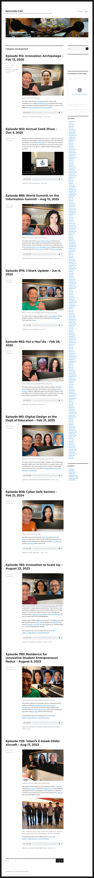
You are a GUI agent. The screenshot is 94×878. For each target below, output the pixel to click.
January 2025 (72, 151)
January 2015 (72, 336)
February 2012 (72, 390)
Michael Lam (42, 709)
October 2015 (72, 322)
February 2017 (72, 297)
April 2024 (71, 165)
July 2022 (71, 197)
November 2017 (72, 284)
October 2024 (72, 155)
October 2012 (72, 378)
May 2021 (71, 219)
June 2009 (71, 440)
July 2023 (71, 178)
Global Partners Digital (55, 249)
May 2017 (71, 293)
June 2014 (71, 347)
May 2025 (71, 145)
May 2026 (71, 126)
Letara (34, 320)
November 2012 (72, 376)
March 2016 (71, 314)
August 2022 (72, 195)
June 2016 (71, 310)
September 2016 (72, 305)
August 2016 (72, 307)
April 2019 (71, 257)
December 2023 (72, 171)
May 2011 (71, 404)
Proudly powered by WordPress (21, 871)
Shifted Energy (43, 103)
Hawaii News (72, 473)
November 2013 (72, 358)
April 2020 (71, 239)
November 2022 (72, 191)
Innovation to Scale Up (32, 624)
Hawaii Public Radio (73, 476)
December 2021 (72, 208)
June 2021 (71, 217)
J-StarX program (52, 316)
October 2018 (72, 267)
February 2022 (72, 205)
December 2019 (72, 245)
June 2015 (71, 328)
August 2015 (72, 325)
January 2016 (72, 318)
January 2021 (72, 225)
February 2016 (72, 316)
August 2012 (72, 381)
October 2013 (72, 359)
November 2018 (72, 265)
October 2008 (72, 452)
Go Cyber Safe (57, 541)
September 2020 (73, 231)
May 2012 (71, 386)
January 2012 (72, 392)
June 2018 (71, 273)
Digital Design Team (51, 468)
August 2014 (72, 344)
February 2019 (72, 260)
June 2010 (71, 421)
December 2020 (72, 226)
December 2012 (72, 375)
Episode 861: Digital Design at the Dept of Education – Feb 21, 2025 (31, 418)
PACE (36, 709)
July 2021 (71, 216)
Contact (80, 11)
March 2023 (71, 185)
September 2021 (72, 212)
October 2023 (72, 174)
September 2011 (72, 398)
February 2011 (72, 409)
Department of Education (29, 470)
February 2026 (72, 131)
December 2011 (72, 393)
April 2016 (71, 313)
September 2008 (73, 453)
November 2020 (72, 228)
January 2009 (72, 447)
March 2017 (71, 296)
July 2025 (71, 141)
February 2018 (72, 279)
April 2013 (71, 369)
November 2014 (72, 339)
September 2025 (73, 138)
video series (30, 543)
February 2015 (72, 335)
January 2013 (72, 373)
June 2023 (71, 180)
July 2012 (71, 382)
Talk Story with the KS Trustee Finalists (40, 107)
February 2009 (72, 446)
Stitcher (46, 632)
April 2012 (71, 387)
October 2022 (72, 192)
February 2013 (72, 372)
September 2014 (72, 342)
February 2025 (72, 149)
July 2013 (71, 364)
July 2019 (71, 253)
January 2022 (72, 206)
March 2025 (72, 148)
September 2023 (72, 175)
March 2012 (71, 389)
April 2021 (71, 220)
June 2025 (71, 143)
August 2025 (72, 140)
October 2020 (72, 229)
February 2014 (72, 353)
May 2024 (71, 163)
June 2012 (71, 384)
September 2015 (72, 324)
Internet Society (39, 249)
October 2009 (72, 433)
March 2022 (72, 203)
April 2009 (71, 443)
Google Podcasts (32, 632)
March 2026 (72, 129)
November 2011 (72, 395)
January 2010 (72, 429)
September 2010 (72, 416)
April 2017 (71, 294)
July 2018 (71, 271)
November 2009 (72, 432)
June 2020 (71, 236)
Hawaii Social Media (73, 478)
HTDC (38, 622)
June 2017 (71, 291)
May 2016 (71, 311)
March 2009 (72, 444)
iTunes (39, 632)
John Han (34, 711)
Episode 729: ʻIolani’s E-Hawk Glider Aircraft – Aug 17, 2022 (33, 742)
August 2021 (72, 214)
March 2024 (72, 166)
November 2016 (72, 302)
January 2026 (72, 132)
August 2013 (72, 362)
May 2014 (71, 348)
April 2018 (71, 276)
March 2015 (71, 333)
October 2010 (72, 415)
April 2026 (71, 128)
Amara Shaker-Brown (43, 241)
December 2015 (72, 319)
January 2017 (72, 299)
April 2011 (71, 406)
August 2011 (71, 399)
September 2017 (72, 287)
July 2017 (71, 290)
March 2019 (71, 259)
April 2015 (71, 331)
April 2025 (71, 146)
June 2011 (71, 403)
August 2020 (72, 233)
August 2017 (72, 288)
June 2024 (71, 162)
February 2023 (72, 186)
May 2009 (71, 441)
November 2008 (72, 450)
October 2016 (72, 304)
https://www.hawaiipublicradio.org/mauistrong (46, 614)
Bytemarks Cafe (14, 11)
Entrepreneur (9, 69)
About (86, 11)
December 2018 (72, 263)
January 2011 (72, 410)
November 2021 (72, 209)
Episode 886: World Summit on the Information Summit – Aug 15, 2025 (32, 197)
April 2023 (71, 183)
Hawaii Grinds (72, 472)
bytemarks (77, 109)
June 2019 (71, 254)
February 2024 (72, 168)
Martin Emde (31, 788)
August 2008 (72, 455)
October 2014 (72, 341)
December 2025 (72, 134)
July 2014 (71, 345)
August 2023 (72, 177)
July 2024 (71, 160)
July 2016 (71, 308)
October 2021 (72, 211)
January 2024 (72, 169)
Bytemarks (71, 469)
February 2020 (72, 242)
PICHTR (41, 142)
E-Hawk (57, 786)
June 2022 (71, 199)
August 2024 (72, 158)
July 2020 (71, 234)
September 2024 (73, 157)
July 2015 (71, 327)
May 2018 (71, 274)
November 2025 (72, 135)
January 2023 (72, 188)
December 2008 (72, 449)
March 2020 (72, 240)
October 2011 (72, 396)
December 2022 (72, 189)
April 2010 (71, 424)
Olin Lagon (40, 101)
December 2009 (72, 430)
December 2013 (72, 356)
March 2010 (71, 426)
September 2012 (72, 379)
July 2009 (71, 438)
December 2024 (72, 152)
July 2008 (71, 457)
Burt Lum (71, 109)
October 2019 (72, 248)
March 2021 (71, 222)
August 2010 (72, 418)
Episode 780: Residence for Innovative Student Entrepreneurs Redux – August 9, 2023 (32, 657)
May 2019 (71, 256)
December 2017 (72, 282)
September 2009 (73, 435)
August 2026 (72, 121)
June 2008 (71, 458)
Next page (61, 862)
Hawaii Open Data (73, 475)
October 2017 (72, 285)
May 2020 (71, 237)
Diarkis (55, 318)
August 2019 (72, 251)
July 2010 (71, 419)
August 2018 (72, 270)
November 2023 (72, 172)
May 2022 (71, 200)
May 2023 (71, 182)
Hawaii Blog (71, 470)
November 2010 (72, 413)
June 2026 (71, 124)
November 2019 (72, 246)
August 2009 (72, 436)
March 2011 (71, 407)
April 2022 (71, 202)
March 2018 (71, 277)
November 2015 (72, 321)
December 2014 (72, 338)
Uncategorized (9, 67)
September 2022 (73, 194)
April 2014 (71, 350)
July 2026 (71, 123)
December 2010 (72, 412)
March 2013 (71, 370)
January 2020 (72, 243)
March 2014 (71, 352)
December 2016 (72, 301)
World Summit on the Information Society (38, 247)
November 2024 (72, 154)
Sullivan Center (48, 788)
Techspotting (72, 480)
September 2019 (72, 250)
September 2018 (72, 268)
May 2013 (71, 367)
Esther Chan (45, 537)
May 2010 (71, 423)
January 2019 (72, 262)
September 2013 (72, 361)
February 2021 (72, 223)
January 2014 (72, 355)
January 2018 (72, 280)
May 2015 (71, 330)
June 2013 (71, 365)
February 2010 (72, 427)
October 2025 (72, 137)
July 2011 (71, 401)
